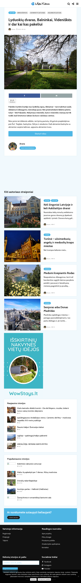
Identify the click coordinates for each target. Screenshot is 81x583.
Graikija (47, 269)
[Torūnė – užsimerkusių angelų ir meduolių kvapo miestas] (22, 246)
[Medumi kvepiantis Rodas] (22, 280)
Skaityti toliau (40, 134)
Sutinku (33, 579)
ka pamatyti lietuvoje (37, 13)
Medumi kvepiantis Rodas (59, 273)
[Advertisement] (40, 173)
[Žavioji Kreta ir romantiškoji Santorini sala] (11, 499)
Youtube (47, 569)
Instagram (47, 565)
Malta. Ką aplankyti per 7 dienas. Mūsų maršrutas (37, 472)
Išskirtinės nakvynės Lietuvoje (29, 464)
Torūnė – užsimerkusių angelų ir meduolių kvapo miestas (59, 242)
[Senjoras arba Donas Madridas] (22, 314)
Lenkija (47, 235)
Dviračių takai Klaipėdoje (27, 481)
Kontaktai (45, 547)
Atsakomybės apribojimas (51, 544)
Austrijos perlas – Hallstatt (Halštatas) (32, 489)
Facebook (47, 562)
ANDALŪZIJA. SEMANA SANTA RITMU (32, 444)
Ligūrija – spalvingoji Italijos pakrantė (32, 436)
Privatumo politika (48, 541)
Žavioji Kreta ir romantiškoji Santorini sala (34, 497)
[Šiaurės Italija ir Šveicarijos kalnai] (11, 429)
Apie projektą (46, 534)
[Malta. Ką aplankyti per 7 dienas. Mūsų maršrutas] (11, 474)
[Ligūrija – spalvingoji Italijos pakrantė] (11, 437)
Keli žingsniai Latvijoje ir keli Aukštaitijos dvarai (58, 206)
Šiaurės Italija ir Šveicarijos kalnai (30, 427)
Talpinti (5, 541)
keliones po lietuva (54, 13)
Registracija (7, 534)
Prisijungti (6, 537)
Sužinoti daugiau (13, 517)
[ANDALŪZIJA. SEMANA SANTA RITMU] (11, 446)
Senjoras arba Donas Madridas (56, 309)
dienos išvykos (22, 13)
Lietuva (12, 13)
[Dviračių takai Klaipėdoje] (11, 482)
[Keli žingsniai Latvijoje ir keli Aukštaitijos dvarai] (22, 212)
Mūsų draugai (46, 537)
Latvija (47, 200)
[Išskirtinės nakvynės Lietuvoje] (11, 465)
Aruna (13, 29)
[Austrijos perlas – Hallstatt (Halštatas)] (11, 491)
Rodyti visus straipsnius (27, 148)
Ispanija (47, 303)
